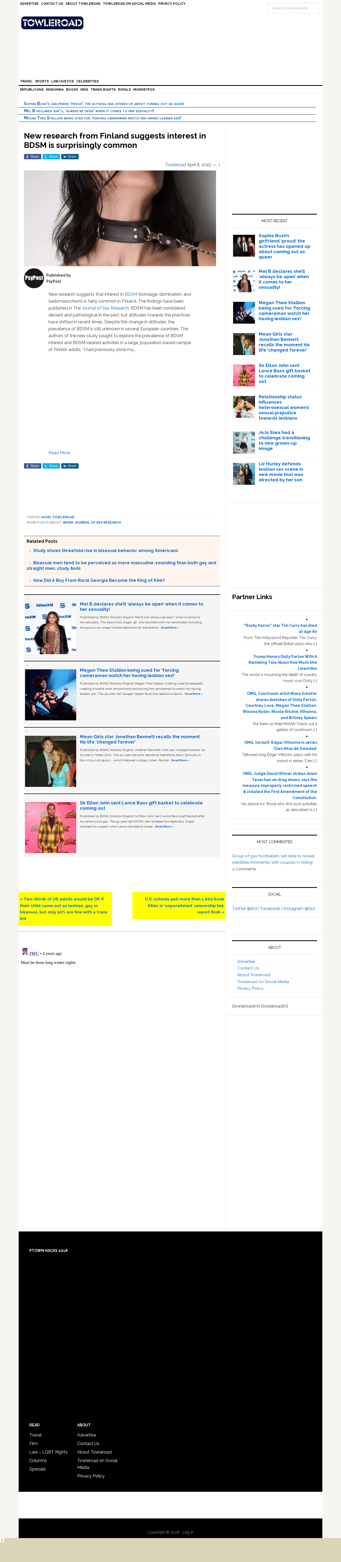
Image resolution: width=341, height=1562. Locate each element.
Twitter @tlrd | (246, 908)
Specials (37, 1469)
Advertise (246, 961)
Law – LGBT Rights (48, 1452)
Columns (38, 1460)
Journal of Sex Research (105, 308)
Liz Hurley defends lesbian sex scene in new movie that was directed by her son (281, 471)
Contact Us (248, 968)
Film (33, 1443)
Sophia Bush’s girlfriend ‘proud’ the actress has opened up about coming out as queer (104, 103)
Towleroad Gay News (171, 22)
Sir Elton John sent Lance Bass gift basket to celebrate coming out (284, 373)
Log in (187, 1532)
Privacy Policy (250, 988)
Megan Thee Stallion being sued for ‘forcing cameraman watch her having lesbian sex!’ (103, 117)
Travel (35, 1435)
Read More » (170, 627)
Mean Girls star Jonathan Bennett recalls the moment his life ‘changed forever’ (284, 342)
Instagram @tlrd (299, 908)
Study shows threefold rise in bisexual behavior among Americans (105, 550)
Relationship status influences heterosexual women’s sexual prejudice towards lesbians (284, 407)
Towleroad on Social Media (263, 981)
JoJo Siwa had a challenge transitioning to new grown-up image (284, 440)
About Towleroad (253, 974)
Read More (59, 452)
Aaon (46, 517)
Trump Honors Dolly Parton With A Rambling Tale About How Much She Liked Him (283, 662)
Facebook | (272, 908)
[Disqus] (122, 1010)
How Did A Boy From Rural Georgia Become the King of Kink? (99, 580)
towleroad (63, 517)
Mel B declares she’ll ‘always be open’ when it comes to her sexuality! (89, 110)
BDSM (131, 294)
